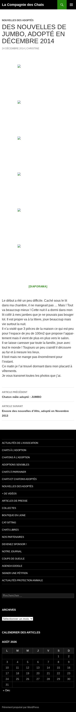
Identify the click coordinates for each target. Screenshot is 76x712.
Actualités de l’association (20, 443)
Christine (33, 48)
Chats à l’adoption (14, 450)
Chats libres (10, 529)
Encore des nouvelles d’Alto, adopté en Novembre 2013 (35, 411)
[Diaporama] (38, 286)
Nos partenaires (13, 537)
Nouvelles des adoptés (18, 20)
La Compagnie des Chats (23, 5)
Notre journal (12, 551)
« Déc (6, 690)
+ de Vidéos (9, 493)
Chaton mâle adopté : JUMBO (21, 394)
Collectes (9, 508)
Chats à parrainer (14, 472)
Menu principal (71, 4)
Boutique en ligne (14, 515)
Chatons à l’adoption (16, 457)
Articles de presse (14, 500)
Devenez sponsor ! (14, 544)
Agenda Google (12, 566)
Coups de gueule (13, 558)
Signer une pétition (15, 573)
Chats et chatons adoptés (19, 479)
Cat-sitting (9, 522)
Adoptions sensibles (15, 464)
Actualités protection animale (22, 580)
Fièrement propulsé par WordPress (20, 707)
